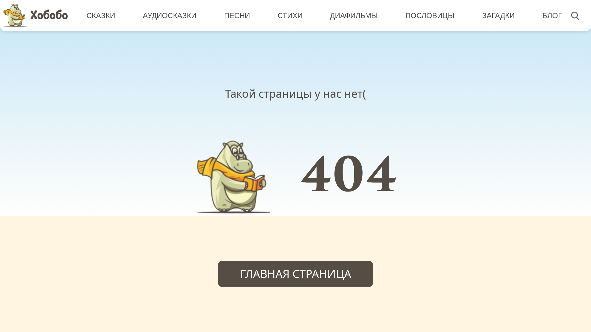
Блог (552, 15)
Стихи (290, 15)
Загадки (498, 15)
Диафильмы (354, 15)
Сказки (100, 15)
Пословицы (429, 15)
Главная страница (295, 273)
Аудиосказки (169, 15)
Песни (237, 15)
